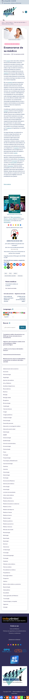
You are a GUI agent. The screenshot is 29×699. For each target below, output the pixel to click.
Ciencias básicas (7, 409)
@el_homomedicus (15, 217)
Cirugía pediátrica (7, 414)
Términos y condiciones (14, 633)
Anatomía (5, 371)
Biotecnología (6, 403)
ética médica (14, 162)
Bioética (5, 391)
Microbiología (6, 532)
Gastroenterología (8, 463)
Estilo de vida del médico (12, 44)
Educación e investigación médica (11, 426)
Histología (5, 478)
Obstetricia (6, 547)
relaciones (20, 275)
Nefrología (6, 535)
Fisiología (5, 455)
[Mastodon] (20, 264)
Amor (6, 273)
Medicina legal (6, 518)
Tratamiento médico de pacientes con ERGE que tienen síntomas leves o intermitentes (13, 336)
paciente (6, 73)
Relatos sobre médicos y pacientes (12, 584)
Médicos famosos (7, 526)
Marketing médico (7, 498)
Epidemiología (6, 440)
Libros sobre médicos (8, 495)
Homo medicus (7, 184)
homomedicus (7, 220)
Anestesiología (7, 374)
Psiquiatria (6, 578)
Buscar (5, 323)
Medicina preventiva (8, 524)
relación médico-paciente (10, 275)
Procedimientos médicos (9, 570)
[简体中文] (6, 312)
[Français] (12, 312)
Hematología (6, 475)
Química (5, 581)
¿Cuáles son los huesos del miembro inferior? (13, 349)
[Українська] (6, 314)
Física (4, 452)
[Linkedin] (14, 264)
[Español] (4, 314)
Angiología (6, 377)
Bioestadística (7, 389)
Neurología (6, 541)
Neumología (6, 538)
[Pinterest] (17, 264)
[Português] (22, 312)
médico (15, 273)
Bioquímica (6, 400)
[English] (10, 312)
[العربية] (4, 312)
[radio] (11, 249)
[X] (8, 264)
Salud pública (6, 590)
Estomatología (7, 446)
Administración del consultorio (10, 369)
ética (10, 273)
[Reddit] (11, 264)
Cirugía (5, 412)
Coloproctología (7, 417)
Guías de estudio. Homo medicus (14, 214)
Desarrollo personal (8, 423)
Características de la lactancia (11, 354)
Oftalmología (6, 549)
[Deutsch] (14, 312)
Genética (5, 466)
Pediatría (5, 561)
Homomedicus (7, 222)
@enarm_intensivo (8, 219)
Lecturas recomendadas (9, 492)
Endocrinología (7, 437)
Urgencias (5, 604)
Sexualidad (6, 592)
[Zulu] (8, 314)
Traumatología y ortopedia (10, 601)
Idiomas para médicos (8, 483)
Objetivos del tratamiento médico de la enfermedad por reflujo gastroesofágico (14, 343)
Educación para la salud (9, 429)
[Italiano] (16, 312)
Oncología (6, 552)
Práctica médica (7, 567)
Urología (5, 607)
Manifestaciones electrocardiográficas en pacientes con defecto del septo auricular (14, 360)
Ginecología (6, 472)
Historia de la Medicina (9, 480)
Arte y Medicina (7, 383)
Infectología (6, 486)
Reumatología (6, 587)
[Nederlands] (8, 312)
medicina (9, 128)
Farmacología (6, 449)
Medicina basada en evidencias (11, 503)
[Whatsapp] (5, 267)
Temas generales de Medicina (10, 595)
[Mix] (23, 264)
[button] (10, 288)
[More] (11, 267)
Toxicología (6, 598)
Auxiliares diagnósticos (9, 386)
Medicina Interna (7, 515)
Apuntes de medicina (8, 380)
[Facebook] (5, 264)
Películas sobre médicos (9, 564)
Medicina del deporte (8, 509)
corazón (8, 60)
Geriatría (5, 469)
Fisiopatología (7, 458)
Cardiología (6, 406)
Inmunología (6, 489)
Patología (5, 558)
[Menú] (3, 20)
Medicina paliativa (8, 521)
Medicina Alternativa (8, 501)
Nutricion (5, 544)
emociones (14, 160)
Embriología (6, 432)
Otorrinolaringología (8, 555)
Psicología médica (7, 575)
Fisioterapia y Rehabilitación (10, 460)
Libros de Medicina (14, 628)
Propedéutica (6, 572)
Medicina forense (7, 512)
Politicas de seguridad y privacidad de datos (14, 631)
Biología (5, 394)
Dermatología (6, 420)
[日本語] (18, 312)
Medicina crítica (7, 506)
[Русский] (24, 312)
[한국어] (20, 312)
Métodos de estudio (8, 529)
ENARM (5, 435)
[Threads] (8, 267)
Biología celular (7, 397)
